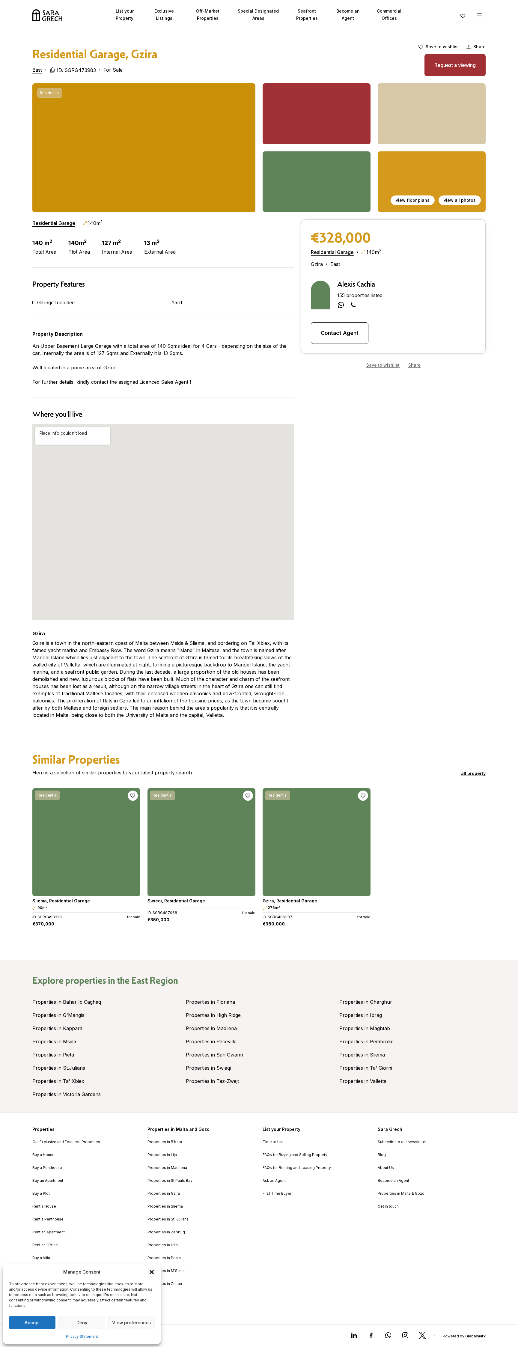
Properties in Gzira (163, 1193)
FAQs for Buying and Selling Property (295, 1155)
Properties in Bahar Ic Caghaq (66, 1002)
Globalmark (475, 1336)
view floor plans (413, 200)
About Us (386, 1168)
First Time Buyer (277, 1193)
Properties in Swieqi (208, 1068)
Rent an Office (45, 1245)
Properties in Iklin (162, 1245)
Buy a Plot (41, 1193)
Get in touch (388, 1206)
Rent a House (44, 1206)
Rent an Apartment (48, 1232)
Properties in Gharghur (365, 1002)
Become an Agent (393, 1181)
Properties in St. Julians (168, 1219)
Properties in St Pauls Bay (169, 1181)
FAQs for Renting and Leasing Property (297, 1168)
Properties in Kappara (57, 1028)
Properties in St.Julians (58, 1068)
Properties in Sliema (362, 1055)
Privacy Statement (82, 1336)
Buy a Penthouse (47, 1168)
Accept (32, 1322)
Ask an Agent (274, 1181)
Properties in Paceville (211, 1042)
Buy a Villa (41, 1258)
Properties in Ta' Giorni (365, 1068)
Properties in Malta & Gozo (401, 1193)
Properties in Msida (54, 1042)
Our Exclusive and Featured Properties (66, 1142)
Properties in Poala (164, 1258)
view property (86, 888)
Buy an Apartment (47, 1181)
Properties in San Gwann (214, 1055)
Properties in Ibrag (360, 1015)
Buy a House (43, 1155)
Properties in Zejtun (164, 1284)
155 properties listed (360, 295)
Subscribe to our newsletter (402, 1142)
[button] (152, 1272)
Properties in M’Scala (166, 1271)
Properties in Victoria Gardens (66, 1094)
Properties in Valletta (362, 1081)
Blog (382, 1155)
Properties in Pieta (53, 1055)
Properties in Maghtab (364, 1028)
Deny (82, 1322)
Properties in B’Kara (164, 1142)
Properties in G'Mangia (58, 1015)
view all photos (460, 200)
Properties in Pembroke (366, 1042)
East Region (154, 980)
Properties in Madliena (211, 1028)
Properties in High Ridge (213, 1015)
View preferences (131, 1322)
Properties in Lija (162, 1155)
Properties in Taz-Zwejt (212, 1081)
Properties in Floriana (210, 1002)
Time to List (273, 1142)
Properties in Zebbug (166, 1232)
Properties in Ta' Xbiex (58, 1081)
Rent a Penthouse (48, 1219)
